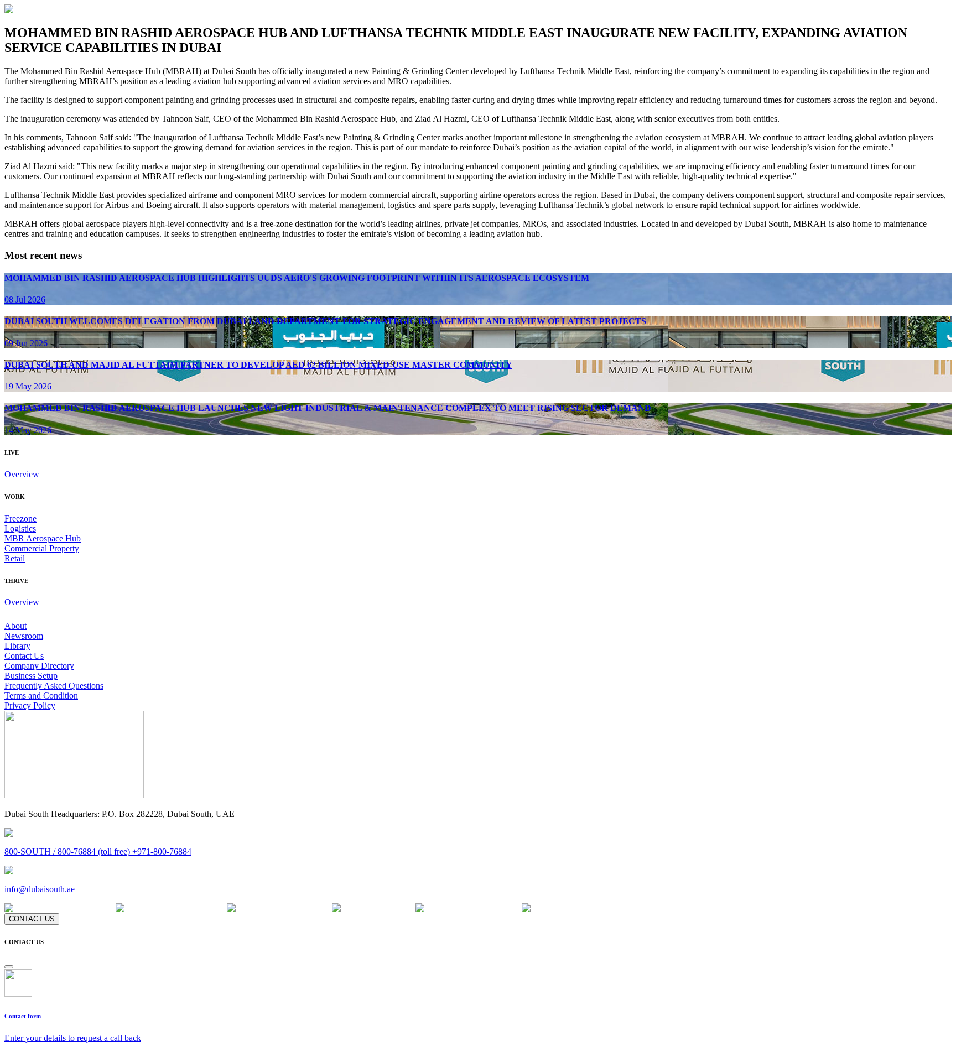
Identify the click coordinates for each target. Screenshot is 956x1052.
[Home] (74, 795)
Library (17, 645)
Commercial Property (41, 548)
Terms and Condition (41, 695)
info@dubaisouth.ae (39, 889)
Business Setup (31, 675)
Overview (21, 474)
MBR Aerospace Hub (42, 538)
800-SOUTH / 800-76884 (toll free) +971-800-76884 (97, 851)
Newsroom (23, 635)
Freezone (20, 518)
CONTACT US (32, 919)
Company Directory (39, 665)
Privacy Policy (29, 705)
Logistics (20, 528)
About (15, 626)
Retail (14, 558)
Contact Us (24, 655)
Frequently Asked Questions (53, 685)
